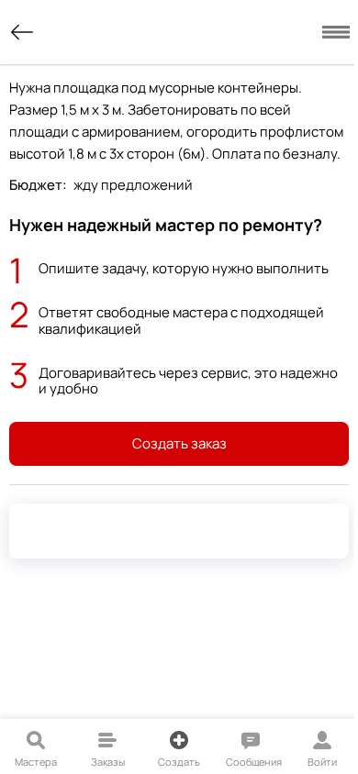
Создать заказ (179, 443)
